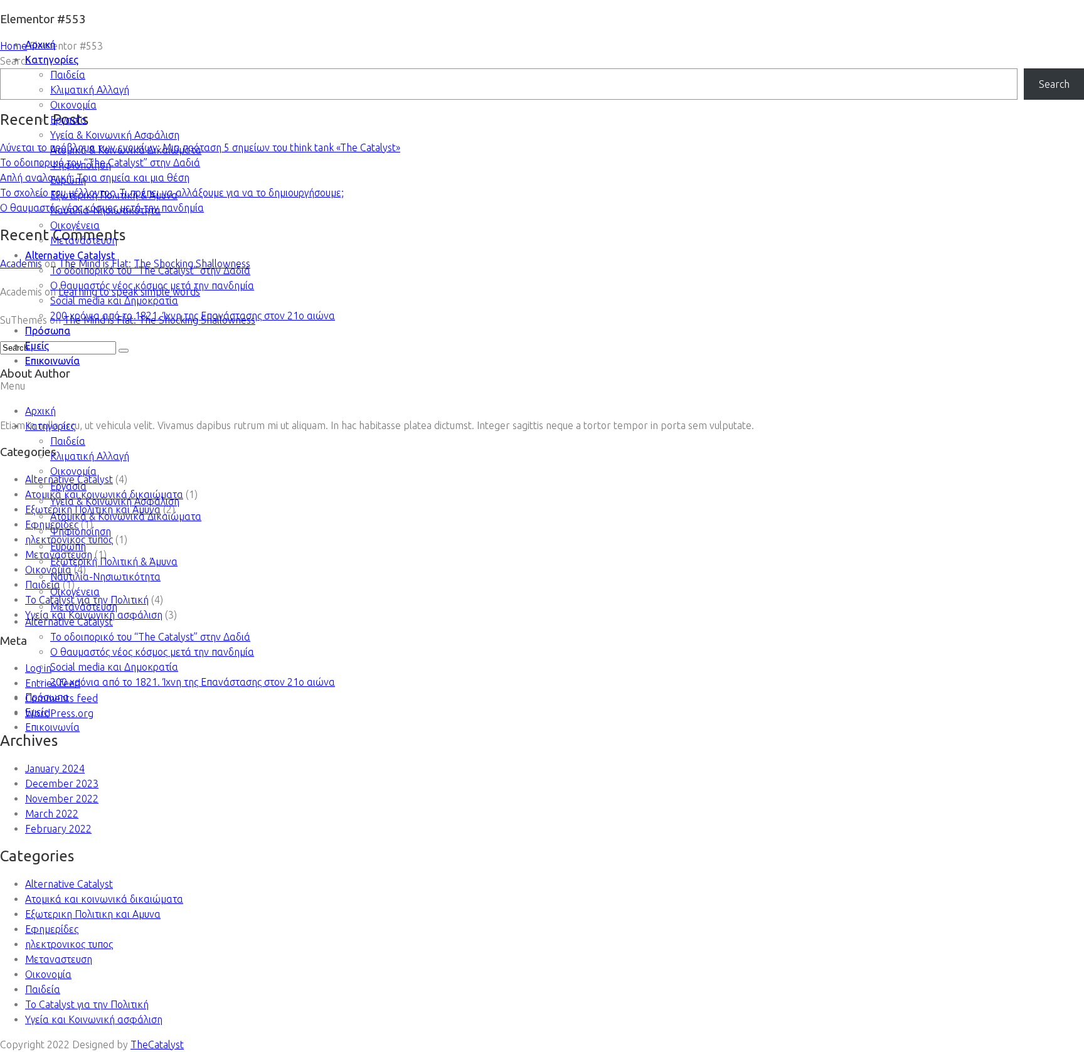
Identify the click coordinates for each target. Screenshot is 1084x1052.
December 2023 (61, 783)
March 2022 (51, 813)
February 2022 (58, 828)
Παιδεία (67, 74)
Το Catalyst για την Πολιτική (87, 1004)
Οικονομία (73, 104)
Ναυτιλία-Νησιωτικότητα (105, 210)
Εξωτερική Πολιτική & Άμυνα (114, 195)
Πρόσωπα (47, 330)
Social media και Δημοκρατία (114, 300)
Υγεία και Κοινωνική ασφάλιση (93, 1019)
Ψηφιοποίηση (80, 165)
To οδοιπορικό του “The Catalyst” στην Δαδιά (150, 270)
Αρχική (40, 44)
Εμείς (37, 345)
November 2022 (61, 798)
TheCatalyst (157, 1044)
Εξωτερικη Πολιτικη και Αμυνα (93, 914)
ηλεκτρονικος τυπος (69, 944)
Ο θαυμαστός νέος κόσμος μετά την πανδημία (152, 285)
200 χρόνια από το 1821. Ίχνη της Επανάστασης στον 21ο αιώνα (192, 315)
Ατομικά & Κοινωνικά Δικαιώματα (125, 150)
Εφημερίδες (51, 929)
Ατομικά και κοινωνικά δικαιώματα (104, 899)
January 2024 (55, 768)
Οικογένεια (75, 225)
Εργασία (68, 119)
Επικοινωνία (52, 360)
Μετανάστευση (83, 240)
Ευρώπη (68, 180)
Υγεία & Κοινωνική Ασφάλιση (114, 135)
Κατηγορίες (51, 59)
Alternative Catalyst (70, 255)
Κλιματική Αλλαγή (89, 89)
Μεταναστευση (58, 959)
